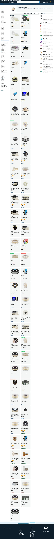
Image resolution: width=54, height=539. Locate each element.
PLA (3, 10)
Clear (3, 37)
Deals (1, 84)
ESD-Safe (3, 44)
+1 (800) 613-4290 (19, 0)
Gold (3, 38)
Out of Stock (12, 448)
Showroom (20, 529)
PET (3, 12)
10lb (3, 83)
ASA (3, 15)
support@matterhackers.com (7, 528)
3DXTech (3, 52)
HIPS (3, 21)
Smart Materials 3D (4, 70)
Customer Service (15, 0)
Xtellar (3, 71)
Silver (3, 39)
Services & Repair (21, 534)
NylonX (3, 65)
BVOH (3, 20)
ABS (3, 11)
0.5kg (3, 79)
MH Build (3, 60)
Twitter (43, 523)
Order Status (32, 529)
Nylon (3, 16)
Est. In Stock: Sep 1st (23, 478)
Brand (1, 51)
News (19, 528)
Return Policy (32, 533)
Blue (3, 33)
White (3, 29)
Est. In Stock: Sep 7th (23, 433)
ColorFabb (3, 55)
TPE (3, 25)
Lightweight (3, 48)
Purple (3, 34)
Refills (3, 76)
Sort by (31, 13)
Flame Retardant (4, 45)
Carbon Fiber (4, 18)
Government (21, 533)
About (31, 527)
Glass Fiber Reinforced (5, 43)
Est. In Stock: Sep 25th (23, 463)
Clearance (28, 13)
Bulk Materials (4, 85)
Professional (21, 530)
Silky (3, 49)
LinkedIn (45, 523)
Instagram (44, 523)
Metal (3, 17)
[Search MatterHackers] (39, 2)
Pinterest (47, 523)
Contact (31, 528)
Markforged (3, 62)
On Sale (25, 13)
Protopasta (3, 67)
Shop (19, 527)
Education (20, 531)
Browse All (2, 90)
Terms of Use (32, 535)
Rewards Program (32, 531)
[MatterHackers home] (4, 2)
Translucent (4, 50)
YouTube (48, 523)
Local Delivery (32, 530)
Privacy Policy (32, 534)
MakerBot (3, 61)
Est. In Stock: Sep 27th (13, 463)
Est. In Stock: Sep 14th (23, 448)
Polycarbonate (4, 22)
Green (3, 32)
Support (20, 532)
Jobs (30, 532)
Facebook (41, 523)
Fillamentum (4, 57)
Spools (3, 77)
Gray (3, 28)
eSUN (3, 56)
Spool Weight (2, 78)
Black (3, 27)
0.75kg (3, 80)
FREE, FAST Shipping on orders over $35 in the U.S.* (6, 0)
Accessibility (32, 536)
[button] (12, 2)
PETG (3, 13)
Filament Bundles (4, 86)
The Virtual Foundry (4, 72)
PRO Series (4, 66)
